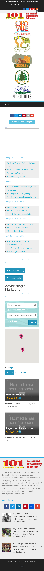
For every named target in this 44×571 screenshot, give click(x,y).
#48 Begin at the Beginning (18, 194)
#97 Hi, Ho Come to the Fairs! (19, 214)
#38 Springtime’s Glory (16, 251)
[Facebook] (24, 9)
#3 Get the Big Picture (16, 177)
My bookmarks (14, 278)
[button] (12, 115)
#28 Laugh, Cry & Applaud (24, 544)
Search (33, 322)
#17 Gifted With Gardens (24, 529)
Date (10, 372)
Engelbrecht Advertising (19, 428)
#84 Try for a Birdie (15, 231)
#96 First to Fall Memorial (18, 211)
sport (19, 310)
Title (17, 372)
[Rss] (37, 9)
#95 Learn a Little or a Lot (18, 207)
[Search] (37, 11)
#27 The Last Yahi (21, 514)
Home (7, 260)
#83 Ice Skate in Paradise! (17, 228)
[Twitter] (27, 9)
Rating (24, 372)
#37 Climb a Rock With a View (19, 248)
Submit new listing (16, 270)
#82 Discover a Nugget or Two (20, 224)
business (25, 310)
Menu (7, 104)
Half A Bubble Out (15, 394)
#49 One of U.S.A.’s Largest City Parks (22, 197)
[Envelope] (33, 9)
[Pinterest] (30, 9)
